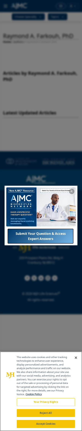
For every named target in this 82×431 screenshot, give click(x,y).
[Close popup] (71, 191)
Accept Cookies (45, 423)
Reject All (46, 413)
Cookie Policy (34, 394)
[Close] (76, 357)
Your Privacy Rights (46, 402)
